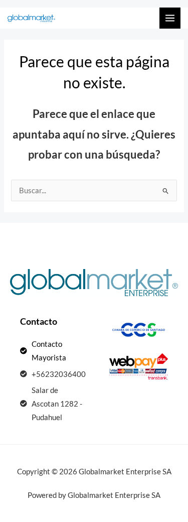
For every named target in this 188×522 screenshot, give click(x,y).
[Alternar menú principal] (169, 18)
